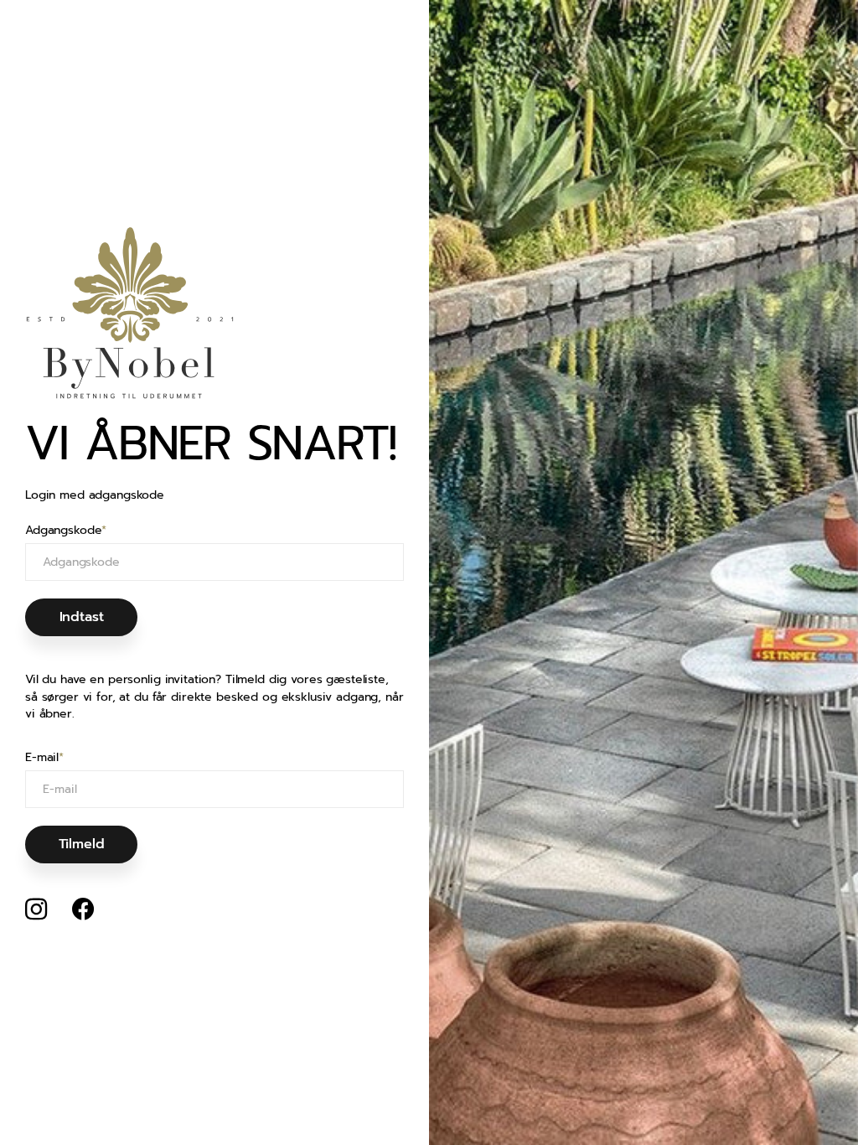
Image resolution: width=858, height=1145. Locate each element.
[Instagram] (36, 909)
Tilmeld (82, 844)
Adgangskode (65, 530)
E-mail (44, 757)
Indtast (81, 617)
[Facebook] (83, 909)
